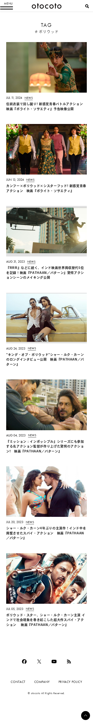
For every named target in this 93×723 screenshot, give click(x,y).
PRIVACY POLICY (70, 682)
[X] (39, 661)
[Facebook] (24, 661)
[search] (87, 6)
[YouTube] (54, 661)
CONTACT (18, 682)
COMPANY (42, 682)
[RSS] (69, 661)
